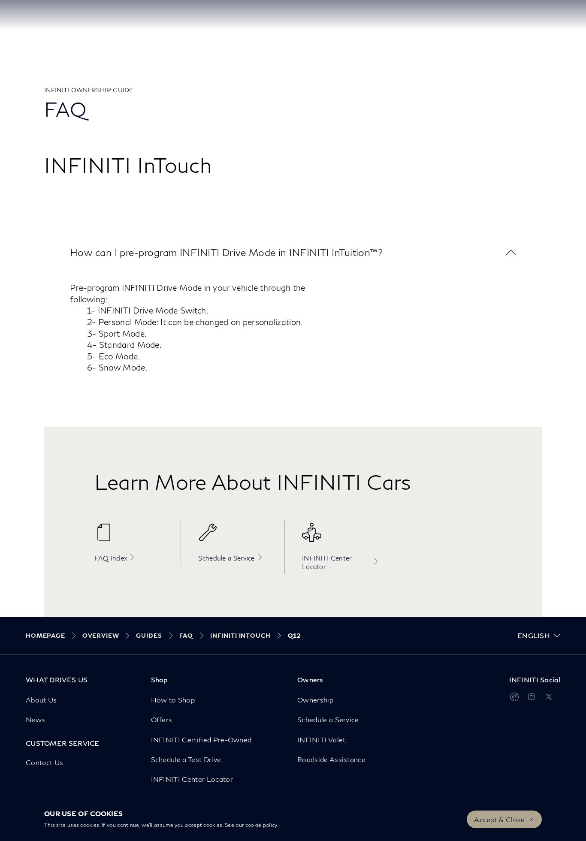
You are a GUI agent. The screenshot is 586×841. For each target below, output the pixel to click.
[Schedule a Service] (237, 537)
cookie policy (261, 825)
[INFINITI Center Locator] (341, 537)
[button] (293, 252)
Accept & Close (499, 819)
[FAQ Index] (133, 537)
